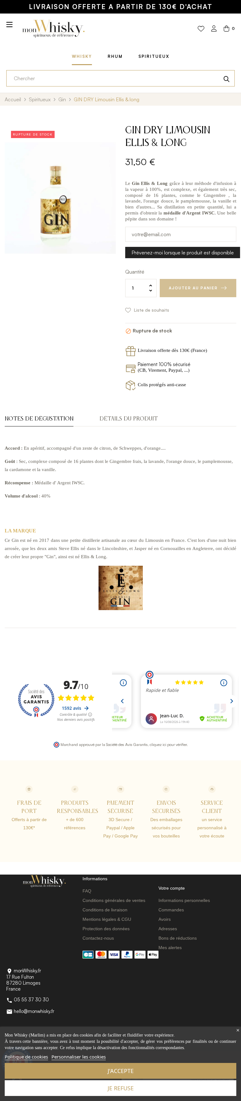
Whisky (82, 56)
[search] (226, 78)
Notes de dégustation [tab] (39, 418)
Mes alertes (170, 947)
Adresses (167, 928)
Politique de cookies (26, 1057)
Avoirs (164, 919)
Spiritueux (153, 56)
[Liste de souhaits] (201, 29)
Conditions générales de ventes (114, 900)
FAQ (87, 890)
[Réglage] (214, 29)
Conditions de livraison (105, 909)
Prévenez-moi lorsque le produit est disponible (182, 252)
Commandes (171, 909)
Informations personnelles (184, 900)
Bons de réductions (177, 938)
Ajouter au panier (193, 288)
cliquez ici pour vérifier (168, 744)
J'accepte (121, 1071)
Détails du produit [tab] (128, 418)
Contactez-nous (98, 938)
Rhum (115, 56)
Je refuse (121, 1088)
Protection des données (106, 928)
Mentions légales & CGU (107, 919)
